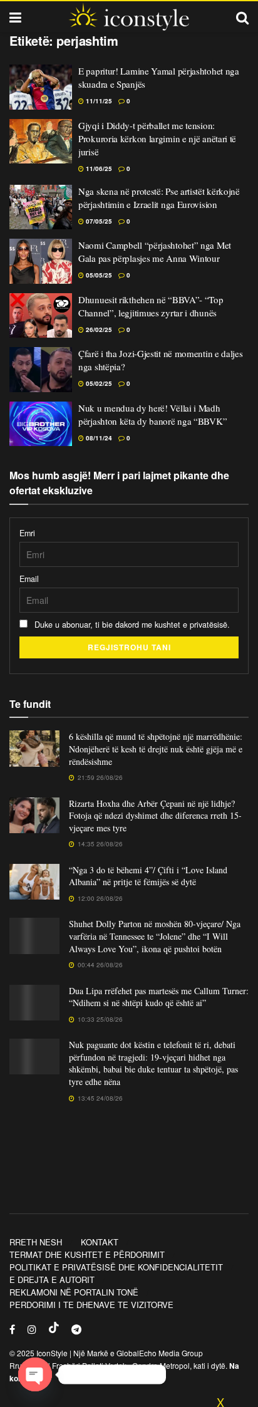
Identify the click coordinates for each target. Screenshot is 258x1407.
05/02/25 (98, 383)
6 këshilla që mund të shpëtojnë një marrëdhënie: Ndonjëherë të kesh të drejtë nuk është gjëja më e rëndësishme (155, 748)
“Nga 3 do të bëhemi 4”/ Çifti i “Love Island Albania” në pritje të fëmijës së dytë (148, 876)
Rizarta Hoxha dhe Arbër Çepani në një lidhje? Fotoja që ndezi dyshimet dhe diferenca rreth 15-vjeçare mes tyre (155, 815)
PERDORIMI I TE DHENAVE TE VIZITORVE (91, 1305)
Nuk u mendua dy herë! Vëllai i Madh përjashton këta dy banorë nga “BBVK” (152, 414)
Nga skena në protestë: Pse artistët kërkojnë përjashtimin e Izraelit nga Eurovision (159, 197)
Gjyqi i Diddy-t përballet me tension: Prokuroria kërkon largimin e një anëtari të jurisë (157, 138)
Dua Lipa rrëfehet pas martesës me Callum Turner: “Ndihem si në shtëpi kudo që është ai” (159, 997)
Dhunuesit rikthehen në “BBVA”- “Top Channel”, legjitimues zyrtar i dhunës (151, 306)
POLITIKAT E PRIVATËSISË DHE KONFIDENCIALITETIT (116, 1267)
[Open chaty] (35, 1374)
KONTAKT (99, 1242)
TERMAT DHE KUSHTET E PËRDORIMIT (87, 1254)
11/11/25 (98, 100)
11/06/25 (98, 168)
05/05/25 (98, 275)
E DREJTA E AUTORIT (52, 1279)
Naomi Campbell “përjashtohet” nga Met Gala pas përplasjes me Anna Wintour (154, 251)
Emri (27, 533)
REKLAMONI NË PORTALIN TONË (73, 1292)
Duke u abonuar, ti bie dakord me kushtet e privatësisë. (131, 624)
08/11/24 (98, 438)
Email (29, 578)
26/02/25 (98, 329)
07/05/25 (98, 221)
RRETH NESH (35, 1242)
